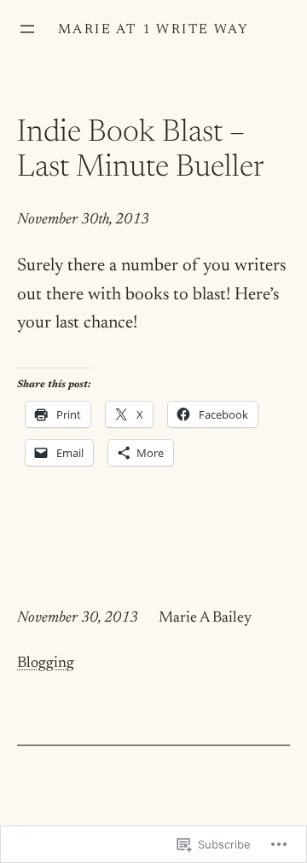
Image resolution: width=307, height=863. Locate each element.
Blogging (45, 663)
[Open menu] (27, 29)
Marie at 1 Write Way (153, 30)
